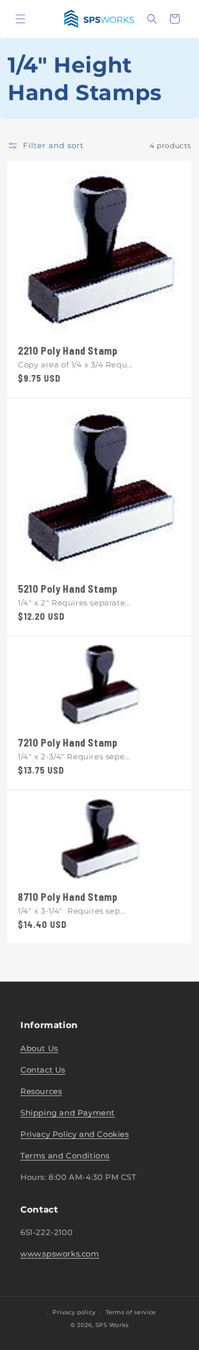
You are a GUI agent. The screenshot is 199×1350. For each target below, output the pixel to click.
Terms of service (131, 1312)
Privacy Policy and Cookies (74, 1134)
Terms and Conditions (65, 1155)
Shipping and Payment (67, 1113)
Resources (41, 1091)
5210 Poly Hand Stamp (68, 589)
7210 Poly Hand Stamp (68, 743)
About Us (39, 1048)
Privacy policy (74, 1312)
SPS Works (112, 1325)
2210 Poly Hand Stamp (68, 350)
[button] (20, 19)
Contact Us (42, 1070)
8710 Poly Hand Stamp (68, 897)
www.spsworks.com (60, 1254)
